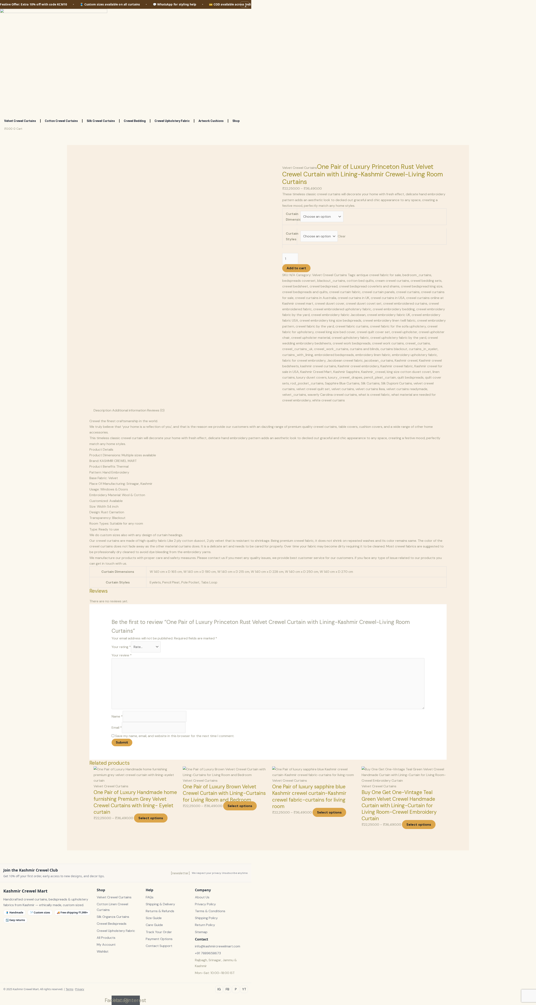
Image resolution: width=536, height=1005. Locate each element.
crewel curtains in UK (353, 298)
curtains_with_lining (297, 355)
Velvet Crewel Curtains (20, 121)
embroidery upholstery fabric (414, 355)
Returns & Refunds (160, 911)
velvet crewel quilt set (313, 389)
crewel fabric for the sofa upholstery (398, 326)
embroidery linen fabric (372, 355)
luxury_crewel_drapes (345, 377)
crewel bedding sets (426, 280)
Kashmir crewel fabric (396, 366)
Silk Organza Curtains (113, 916)
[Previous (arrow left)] (7, 502)
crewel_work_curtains (331, 349)
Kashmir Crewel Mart (316, 372)
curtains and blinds (364, 349)
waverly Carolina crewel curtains (332, 394)
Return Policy (205, 925)
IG (219, 989)
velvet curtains (342, 389)
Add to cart (296, 268)
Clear (342, 236)
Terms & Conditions (210, 911)
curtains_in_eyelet (423, 349)
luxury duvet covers (311, 377)
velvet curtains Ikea (370, 389)
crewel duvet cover (329, 303)
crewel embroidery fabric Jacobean (338, 315)
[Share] (522, 4)
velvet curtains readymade (406, 389)
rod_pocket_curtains (306, 383)
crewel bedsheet (295, 286)
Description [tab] (102, 410)
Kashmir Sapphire (346, 372)
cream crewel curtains (392, 280)
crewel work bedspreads (352, 343)
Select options (150, 818)
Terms (69, 989)
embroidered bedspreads (334, 355)
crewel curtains (408, 292)
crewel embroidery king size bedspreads (330, 320)
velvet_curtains (294, 394)
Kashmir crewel (406, 360)
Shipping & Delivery (160, 904)
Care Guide (154, 925)
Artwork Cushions (211, 121)
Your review (122, 655)
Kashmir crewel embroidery (358, 366)
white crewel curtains (328, 400)
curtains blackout (393, 349)
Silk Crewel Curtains (101, 121)
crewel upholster (404, 332)
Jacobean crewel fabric (345, 360)
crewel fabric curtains (351, 326)
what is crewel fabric (374, 394)
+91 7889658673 (208, 953)
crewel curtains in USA (388, 298)
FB (227, 989)
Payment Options (159, 939)
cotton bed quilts (360, 280)
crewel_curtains (417, 343)
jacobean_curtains (378, 360)
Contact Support (159, 946)
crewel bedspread (324, 286)
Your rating (121, 647)
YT (244, 989)
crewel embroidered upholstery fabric (342, 309)
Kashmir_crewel (373, 372)
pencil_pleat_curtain (380, 377)
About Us (202, 897)
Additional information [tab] (129, 410)
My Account (106, 944)
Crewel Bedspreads (111, 923)
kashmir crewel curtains (318, 366)
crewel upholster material (310, 337)
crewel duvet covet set (364, 303)
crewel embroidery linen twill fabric (389, 320)
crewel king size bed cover (335, 332)
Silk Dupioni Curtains (396, 383)
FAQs (149, 897)
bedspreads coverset (299, 280)
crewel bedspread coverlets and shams (369, 286)
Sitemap (201, 932)
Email (117, 727)
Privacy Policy (205, 904)
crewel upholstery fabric (350, 337)
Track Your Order (159, 932)
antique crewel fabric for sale (379, 275)
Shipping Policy (206, 918)
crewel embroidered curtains (405, 303)
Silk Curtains (370, 383)
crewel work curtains (388, 343)
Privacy (79, 989)
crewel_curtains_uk (297, 349)
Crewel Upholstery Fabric (172, 121)
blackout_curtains (331, 280)
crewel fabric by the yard (315, 326)
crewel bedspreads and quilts (305, 292)
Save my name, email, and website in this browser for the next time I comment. (174, 736)
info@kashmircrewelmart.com (217, 946)
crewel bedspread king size (421, 286)
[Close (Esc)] (531, 4)
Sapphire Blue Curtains (342, 383)
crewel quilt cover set (373, 332)
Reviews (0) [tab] (156, 410)
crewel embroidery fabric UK (388, 315)
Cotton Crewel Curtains (61, 121)
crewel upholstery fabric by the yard (398, 337)
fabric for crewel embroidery (304, 360)
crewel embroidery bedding (394, 309)
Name (117, 716)
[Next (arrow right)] (528, 502)
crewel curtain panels (378, 292)
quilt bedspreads (410, 377)
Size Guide (154, 918)
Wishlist (102, 951)
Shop (236, 121)
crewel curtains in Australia (315, 298)
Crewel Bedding (135, 121)
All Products (106, 937)
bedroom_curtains (416, 275)
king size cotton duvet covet (409, 372)
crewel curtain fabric (345, 292)
